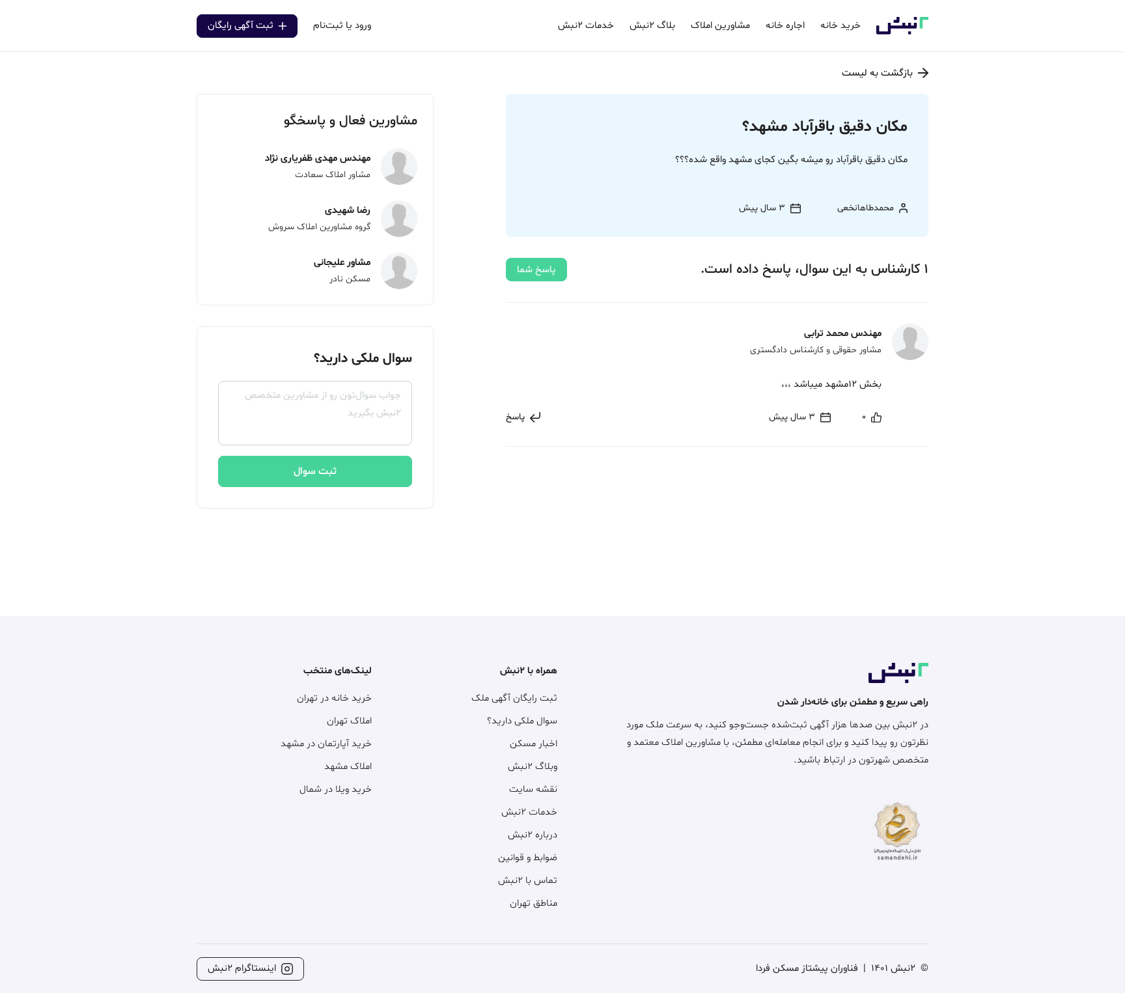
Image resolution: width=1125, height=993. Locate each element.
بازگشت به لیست (877, 73)
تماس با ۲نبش (527, 881)
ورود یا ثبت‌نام (342, 26)
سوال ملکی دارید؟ (522, 721)
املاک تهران (349, 721)
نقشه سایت (533, 789)
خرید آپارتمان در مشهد (326, 744)
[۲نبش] (902, 32)
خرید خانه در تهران (334, 698)
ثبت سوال (315, 471)
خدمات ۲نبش (529, 812)
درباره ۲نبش (532, 835)
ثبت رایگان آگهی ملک (514, 698)
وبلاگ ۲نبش (532, 767)
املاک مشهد (348, 767)
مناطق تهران (533, 903)
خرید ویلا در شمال (335, 789)
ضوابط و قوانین (527, 858)
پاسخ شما (536, 270)
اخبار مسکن (533, 744)
